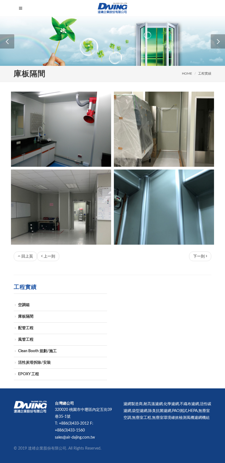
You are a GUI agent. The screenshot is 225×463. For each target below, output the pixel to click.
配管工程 (25, 328)
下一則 (199, 256)
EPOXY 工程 (28, 374)
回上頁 (27, 256)
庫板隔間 (25, 316)
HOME (187, 73)
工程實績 (204, 73)
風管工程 (25, 339)
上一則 (49, 256)
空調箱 (24, 305)
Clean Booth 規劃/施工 (37, 351)
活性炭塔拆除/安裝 (34, 363)
